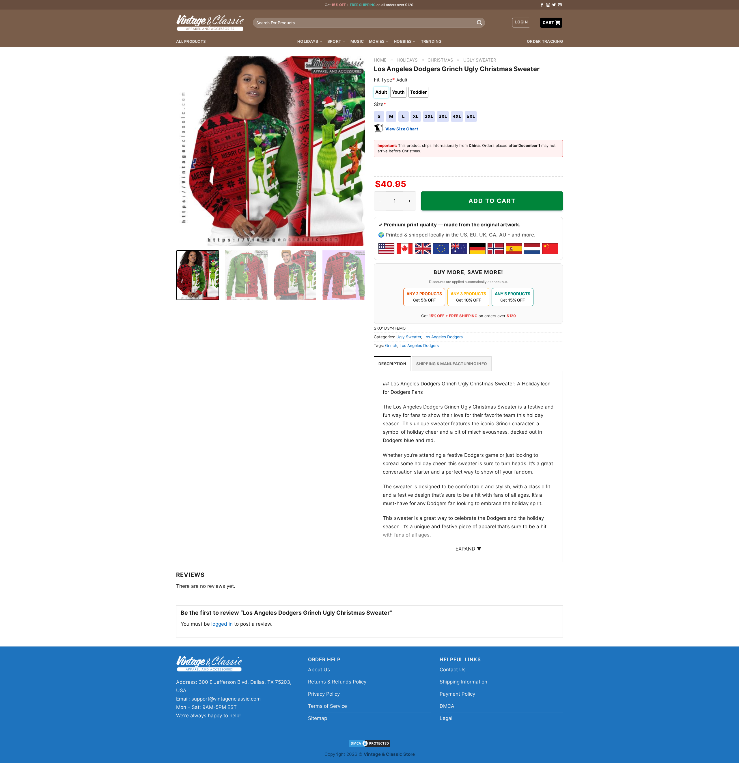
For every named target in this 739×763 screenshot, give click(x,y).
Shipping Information (463, 682)
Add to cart (492, 200)
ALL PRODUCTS (191, 41)
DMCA (447, 706)
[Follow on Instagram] (548, 5)
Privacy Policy (324, 694)
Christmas (440, 60)
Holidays (307, 41)
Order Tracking (545, 41)
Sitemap (317, 718)
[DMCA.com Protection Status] (369, 743)
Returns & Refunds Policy (337, 682)
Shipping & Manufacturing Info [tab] (451, 363)
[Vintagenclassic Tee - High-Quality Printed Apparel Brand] (210, 22)
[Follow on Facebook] (542, 5)
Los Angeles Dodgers (443, 337)
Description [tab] (392, 363)
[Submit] (479, 23)
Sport (334, 41)
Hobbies (403, 41)
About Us (319, 670)
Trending (431, 41)
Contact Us (453, 670)
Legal (446, 718)
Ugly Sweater (479, 60)
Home (380, 60)
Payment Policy (457, 694)
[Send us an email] (560, 5)
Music (357, 41)
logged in (222, 624)
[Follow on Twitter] (554, 5)
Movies (377, 41)
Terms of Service (327, 706)
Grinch (391, 345)
